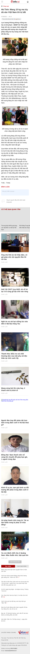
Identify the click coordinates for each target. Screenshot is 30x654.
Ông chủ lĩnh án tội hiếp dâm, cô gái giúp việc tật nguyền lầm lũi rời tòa (14, 257)
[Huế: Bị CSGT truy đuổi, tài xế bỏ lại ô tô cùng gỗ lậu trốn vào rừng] (15, 277)
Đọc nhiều (8, 566)
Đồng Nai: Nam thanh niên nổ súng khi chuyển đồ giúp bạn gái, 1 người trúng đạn (14, 457)
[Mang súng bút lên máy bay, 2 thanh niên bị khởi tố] (15, 376)
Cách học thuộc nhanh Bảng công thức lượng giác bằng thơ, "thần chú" (14, 576)
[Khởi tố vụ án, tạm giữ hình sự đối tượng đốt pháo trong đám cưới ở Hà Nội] (15, 475)
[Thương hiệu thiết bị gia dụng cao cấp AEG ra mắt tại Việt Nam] (9, 217)
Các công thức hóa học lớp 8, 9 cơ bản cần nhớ (14, 595)
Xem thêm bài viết (15, 561)
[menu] (2, 1)
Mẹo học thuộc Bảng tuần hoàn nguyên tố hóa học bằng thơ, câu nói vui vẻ (14, 608)
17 (18, 577)
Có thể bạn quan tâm (10, 209)
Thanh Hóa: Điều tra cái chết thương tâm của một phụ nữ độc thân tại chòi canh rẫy (14, 356)
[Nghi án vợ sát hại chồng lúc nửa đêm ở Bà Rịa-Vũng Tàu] (15, 309)
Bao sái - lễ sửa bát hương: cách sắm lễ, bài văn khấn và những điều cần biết (14, 614)
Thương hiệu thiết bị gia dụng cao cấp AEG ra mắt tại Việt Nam (9, 227)
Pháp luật (6, 6)
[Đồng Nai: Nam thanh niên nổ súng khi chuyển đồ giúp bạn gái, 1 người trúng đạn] (15, 442)
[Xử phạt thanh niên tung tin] (15, 508)
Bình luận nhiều (21, 566)
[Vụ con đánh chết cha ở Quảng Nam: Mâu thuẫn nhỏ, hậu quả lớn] (15, 541)
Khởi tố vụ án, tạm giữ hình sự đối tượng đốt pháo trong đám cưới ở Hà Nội (15, 490)
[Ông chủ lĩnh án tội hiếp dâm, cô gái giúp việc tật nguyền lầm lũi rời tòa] (15, 243)
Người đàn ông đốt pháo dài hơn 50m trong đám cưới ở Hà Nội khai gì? (15, 422)
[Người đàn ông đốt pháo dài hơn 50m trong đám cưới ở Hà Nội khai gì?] (15, 408)
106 (3, 597)
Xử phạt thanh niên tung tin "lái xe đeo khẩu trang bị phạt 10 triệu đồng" (15, 522)
